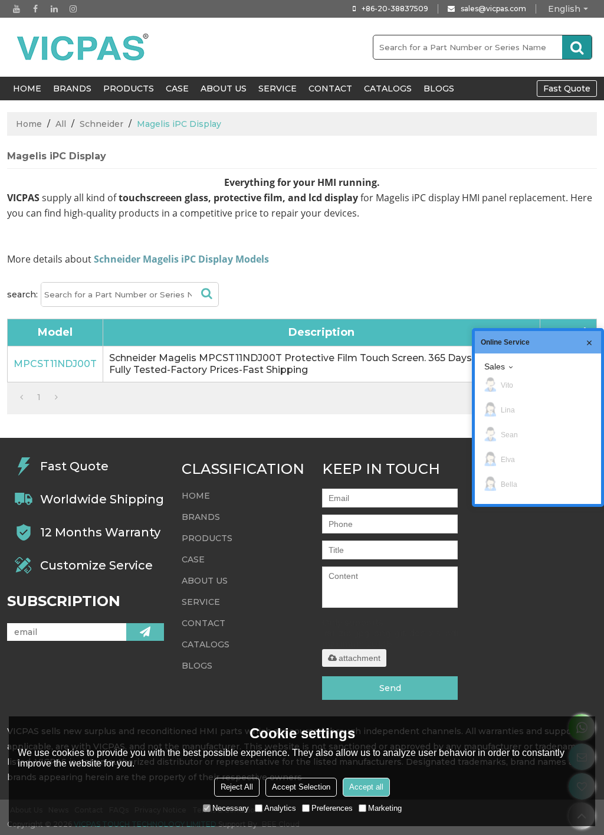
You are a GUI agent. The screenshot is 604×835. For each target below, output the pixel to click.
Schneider (101, 124)
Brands (72, 88)
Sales (494, 366)
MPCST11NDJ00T (55, 363)
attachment (359, 658)
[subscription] (145, 632)
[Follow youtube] (16, 9)
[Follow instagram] (73, 9)
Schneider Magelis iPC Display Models (181, 259)
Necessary (230, 808)
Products (128, 88)
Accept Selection (301, 786)
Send (390, 688)
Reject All (237, 786)
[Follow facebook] (35, 9)
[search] (577, 47)
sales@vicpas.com (493, 8)
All (60, 124)
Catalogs (388, 88)
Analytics (280, 808)
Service (277, 88)
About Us (224, 88)
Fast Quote (566, 88)
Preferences (332, 808)
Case (177, 88)
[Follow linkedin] (54, 9)
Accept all (366, 786)
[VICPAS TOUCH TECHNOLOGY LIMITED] (83, 47)
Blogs (439, 88)
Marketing (385, 808)
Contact (330, 88)
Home (29, 124)
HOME (27, 88)
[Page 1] (21, 397)
